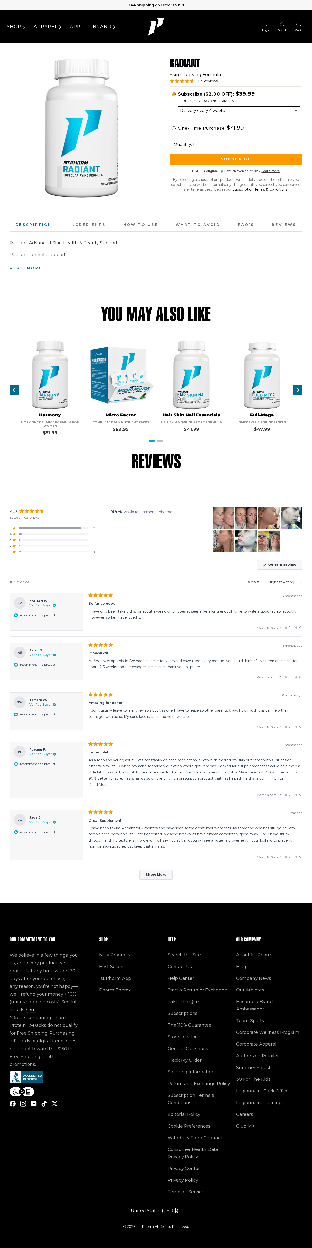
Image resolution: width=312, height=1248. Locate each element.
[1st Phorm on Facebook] (13, 1103)
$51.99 (50, 433)
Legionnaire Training (259, 1102)
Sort (254, 582)
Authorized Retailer (257, 1056)
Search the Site (184, 955)
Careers (244, 1114)
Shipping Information (191, 1072)
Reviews (284, 224)
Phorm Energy (115, 990)
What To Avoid (198, 224)
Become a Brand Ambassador (254, 1005)
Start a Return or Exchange (197, 990)
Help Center (181, 978)
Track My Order (185, 1060)
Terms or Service (186, 1192)
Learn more (270, 171)
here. (31, 1009)
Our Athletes (250, 990)
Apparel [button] (46, 26)
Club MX (245, 1126)
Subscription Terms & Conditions (260, 189)
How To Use (140, 224)
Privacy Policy (183, 1180)
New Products (114, 955)
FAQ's (246, 224)
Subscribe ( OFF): (216, 94)
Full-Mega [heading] (262, 415)
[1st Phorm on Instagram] (23, 1103)
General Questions (188, 1048)
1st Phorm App (115, 978)
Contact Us (180, 966)
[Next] (297, 390)
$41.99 (191, 429)
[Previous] (15, 390)
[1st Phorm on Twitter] (55, 1103)
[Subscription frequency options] (236, 110)
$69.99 (121, 429)
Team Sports (250, 1020)
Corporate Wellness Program (267, 1032)
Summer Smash (254, 1067)
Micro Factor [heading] (121, 415)
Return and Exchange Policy (199, 1083)
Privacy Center (184, 1168)
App (75, 26)
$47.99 (262, 429)
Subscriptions (182, 1013)
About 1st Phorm (254, 955)
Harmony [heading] (50, 415)
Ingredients (87, 224)
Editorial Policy (184, 1114)
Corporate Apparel (256, 1044)
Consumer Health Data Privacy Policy (193, 1153)
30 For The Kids (253, 1079)
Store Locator (182, 1037)
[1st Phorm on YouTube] (34, 1103)
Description (34, 224)
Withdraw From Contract (195, 1137)
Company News (253, 978)
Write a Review (284, 566)
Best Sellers (112, 966)
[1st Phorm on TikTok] (44, 1103)
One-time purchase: (211, 128)
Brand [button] (102, 26)
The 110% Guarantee (189, 1025)
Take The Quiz (184, 1001)
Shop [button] (14, 26)
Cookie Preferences (189, 1126)
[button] (194, 81)
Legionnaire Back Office (262, 1091)
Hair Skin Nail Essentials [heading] (191, 415)
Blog (241, 966)
